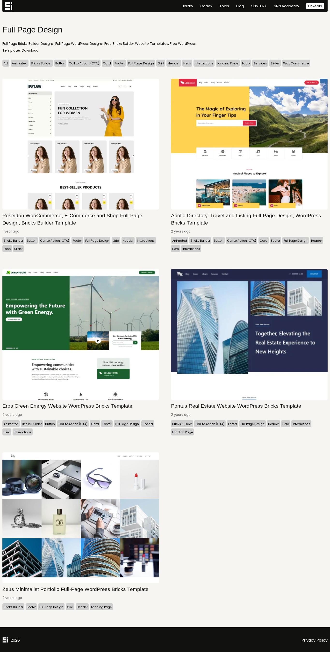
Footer (120, 63)
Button (60, 63)
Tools (224, 5)
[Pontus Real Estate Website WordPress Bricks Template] (249, 334)
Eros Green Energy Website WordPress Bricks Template (67, 406)
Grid (161, 63)
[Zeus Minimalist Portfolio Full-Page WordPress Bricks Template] (80, 517)
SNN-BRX (259, 5)
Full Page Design (141, 63)
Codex (206, 5)
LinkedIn (315, 5)
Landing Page (227, 63)
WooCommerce (296, 63)
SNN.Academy (286, 5)
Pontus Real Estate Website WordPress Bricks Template (236, 406)
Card (107, 63)
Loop (246, 63)
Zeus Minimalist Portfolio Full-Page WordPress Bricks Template (75, 589)
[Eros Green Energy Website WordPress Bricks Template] (80, 334)
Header (174, 63)
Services (260, 63)
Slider (275, 63)
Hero (187, 63)
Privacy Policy (314, 640)
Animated (19, 63)
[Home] (8, 6)
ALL (6, 63)
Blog (240, 5)
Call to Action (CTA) (84, 63)
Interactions (204, 63)
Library (187, 5)
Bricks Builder (41, 63)
